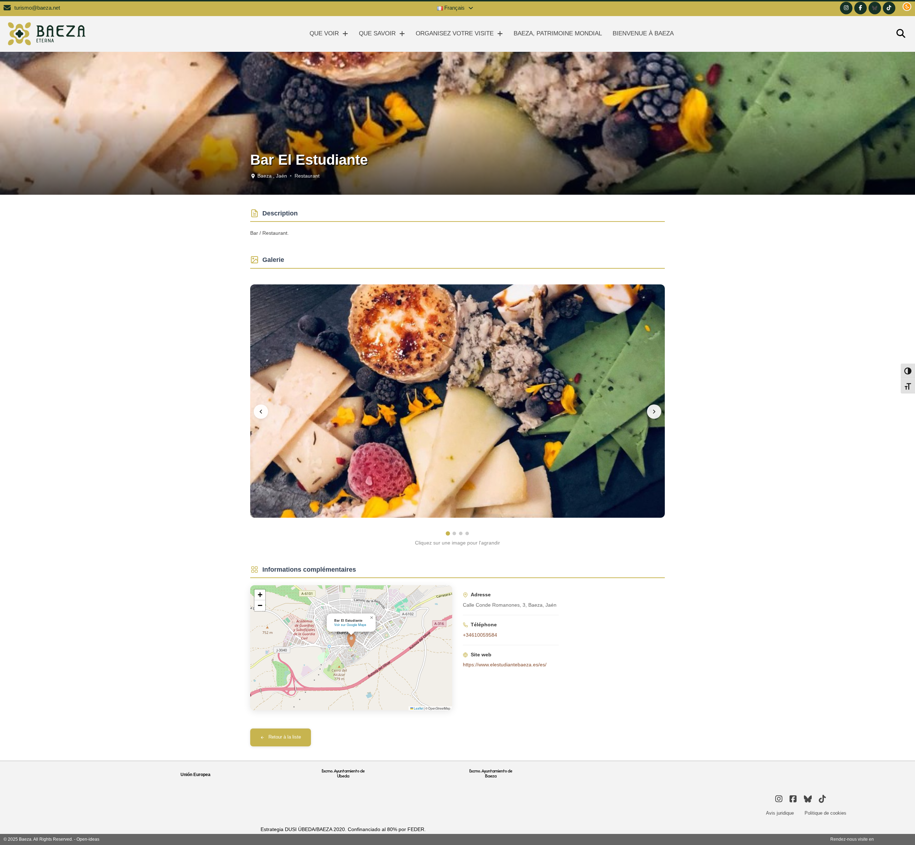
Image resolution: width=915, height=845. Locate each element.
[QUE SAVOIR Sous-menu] (402, 34)
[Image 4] (467, 533)
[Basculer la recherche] (900, 34)
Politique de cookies (825, 813)
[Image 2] (454, 533)
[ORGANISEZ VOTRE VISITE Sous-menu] (500, 34)
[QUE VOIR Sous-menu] (345, 34)
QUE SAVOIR (377, 33)
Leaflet (418, 708)
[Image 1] (448, 533)
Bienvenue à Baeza (643, 33)
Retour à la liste (284, 737)
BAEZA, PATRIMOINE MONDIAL (558, 33)
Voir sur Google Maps (350, 624)
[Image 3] (461, 533)
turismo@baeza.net (37, 8)
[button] (351, 640)
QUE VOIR (324, 33)
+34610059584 (480, 635)
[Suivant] (654, 411)
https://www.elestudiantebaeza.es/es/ (504, 664)
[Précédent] (261, 411)
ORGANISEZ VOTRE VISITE (455, 33)
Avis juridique (780, 813)
